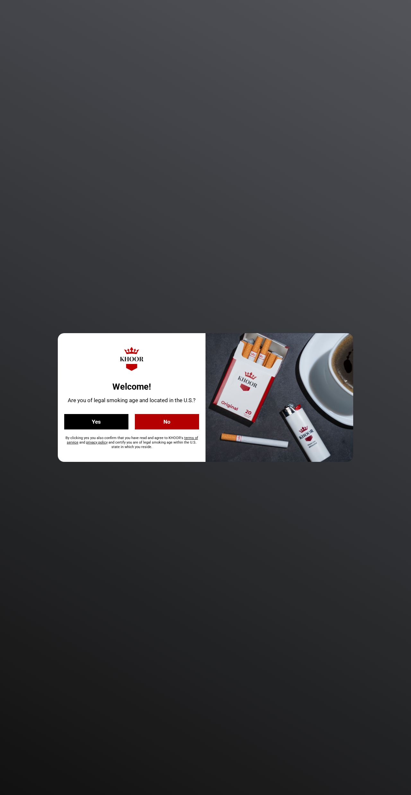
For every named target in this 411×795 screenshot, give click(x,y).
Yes (96, 422)
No (167, 422)
